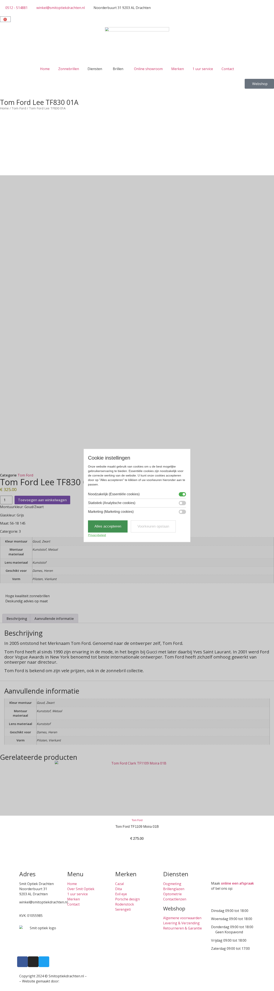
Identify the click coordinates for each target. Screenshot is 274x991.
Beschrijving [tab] (17, 618)
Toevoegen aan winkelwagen (42, 500)
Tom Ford (19, 108)
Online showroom (148, 68)
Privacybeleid (97, 535)
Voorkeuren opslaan (153, 526)
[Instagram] (33, 961)
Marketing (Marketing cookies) (111, 511)
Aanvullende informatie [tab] (54, 618)
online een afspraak (237, 883)
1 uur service (202, 68)
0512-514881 (29, 907)
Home (45, 68)
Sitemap (94, 976)
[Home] (137, 45)
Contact (228, 68)
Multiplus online (73, 981)
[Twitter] (44, 961)
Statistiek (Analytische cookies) (111, 503)
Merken (177, 68)
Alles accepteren (107, 526)
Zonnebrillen (68, 68)
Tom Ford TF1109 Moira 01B (137, 826)
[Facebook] (22, 961)
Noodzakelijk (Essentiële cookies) (114, 494)
